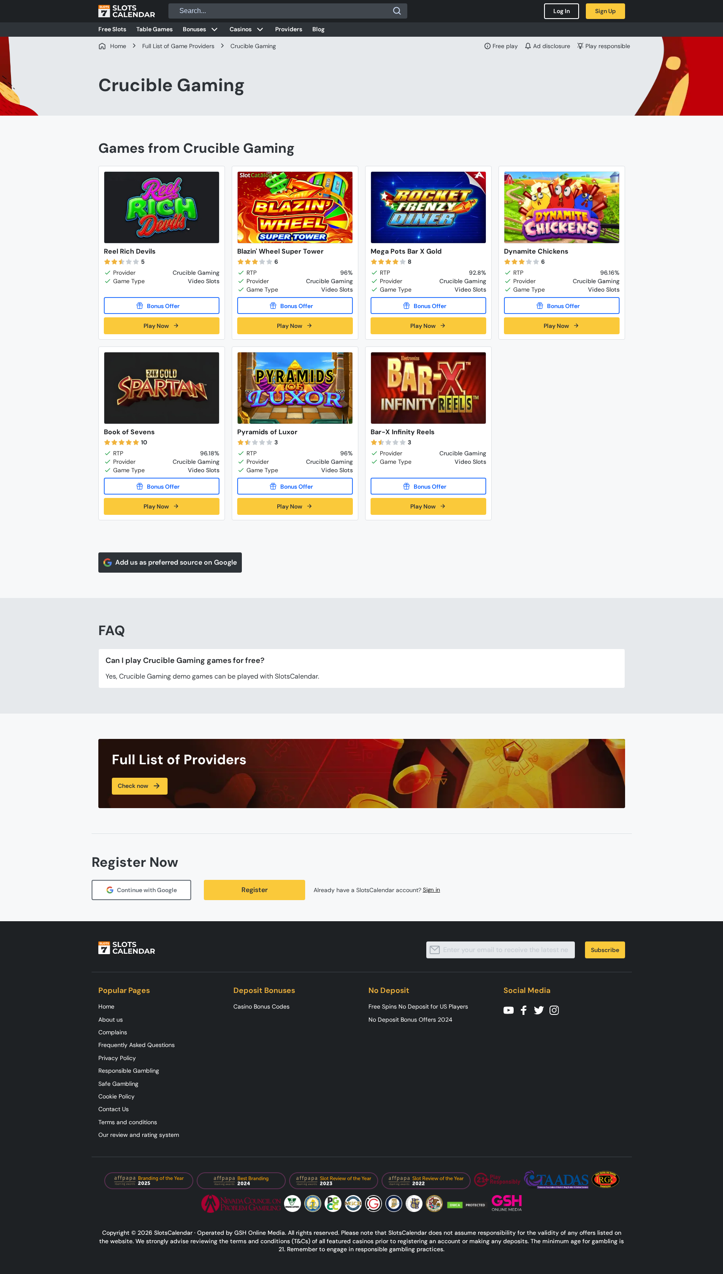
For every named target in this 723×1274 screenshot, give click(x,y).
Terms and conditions (127, 1122)
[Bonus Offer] (161, 305)
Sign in (431, 889)
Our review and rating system (138, 1135)
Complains (112, 1032)
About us (110, 1019)
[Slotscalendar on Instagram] (556, 1009)
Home (106, 1006)
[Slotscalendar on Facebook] (526, 1009)
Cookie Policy (116, 1096)
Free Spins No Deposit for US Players (418, 1006)
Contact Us (113, 1109)
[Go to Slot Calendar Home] (126, 11)
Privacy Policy (117, 1058)
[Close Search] (397, 11)
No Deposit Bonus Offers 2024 (410, 1019)
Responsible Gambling (128, 1070)
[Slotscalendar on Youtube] (511, 1009)
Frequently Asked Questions (136, 1045)
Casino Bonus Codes (261, 1006)
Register (254, 889)
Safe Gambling (118, 1083)
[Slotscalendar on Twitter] (541, 1009)
